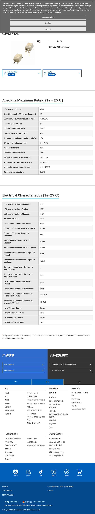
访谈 (50, 427)
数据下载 (52, 389)
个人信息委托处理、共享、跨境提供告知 (60, 486)
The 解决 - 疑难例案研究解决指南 (64, 364)
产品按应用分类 (10, 434)
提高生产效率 (9, 456)
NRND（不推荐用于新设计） (36, 400)
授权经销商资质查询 (79, 409)
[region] (47, 16)
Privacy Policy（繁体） (54, 12)
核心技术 (52, 424)
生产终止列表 (32, 397)
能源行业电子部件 (55, 445)
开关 (6, 397)
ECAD (51, 73)
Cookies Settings (48, 17)
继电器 (7, 393)
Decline (48, 23)
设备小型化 (9, 452)
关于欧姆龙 (76, 399)
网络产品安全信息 (33, 423)
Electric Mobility (55, 438)
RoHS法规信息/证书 (34, 410)
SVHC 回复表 (31, 414)
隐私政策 (5, 486)
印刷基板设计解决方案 (13, 438)
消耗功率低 (9, 442)
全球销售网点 (76, 402)
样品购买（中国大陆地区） (36, 403)
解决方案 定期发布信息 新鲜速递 (58, 415)
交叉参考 (8, 414)
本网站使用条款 (7, 491)
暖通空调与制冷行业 (56, 452)
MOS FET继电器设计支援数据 (36, 418)
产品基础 (52, 397)
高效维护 (8, 459)
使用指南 (52, 408)
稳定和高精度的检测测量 (36, 445)
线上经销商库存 (32, 393)
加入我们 (75, 406)
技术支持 (52, 420)
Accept (48, 29)
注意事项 (50, 491)
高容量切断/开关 (11, 445)
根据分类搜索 (9, 410)
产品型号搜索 (9, 364)
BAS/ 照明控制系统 (56, 456)
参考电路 (52, 411)
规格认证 (30, 407)
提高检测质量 (32, 438)
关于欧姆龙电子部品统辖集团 (80, 394)
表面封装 (8, 449)
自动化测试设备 (55, 449)
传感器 (7, 403)
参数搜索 (8, 407)
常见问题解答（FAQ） (56, 401)
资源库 (51, 393)
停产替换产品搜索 (58, 370)
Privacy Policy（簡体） (35, 12)
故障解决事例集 (55, 404)
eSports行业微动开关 (57, 442)
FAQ (15, 382)
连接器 (7, 400)
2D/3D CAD (12, 73)
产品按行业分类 (55, 434)
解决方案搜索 (9, 370)
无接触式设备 (32, 442)
